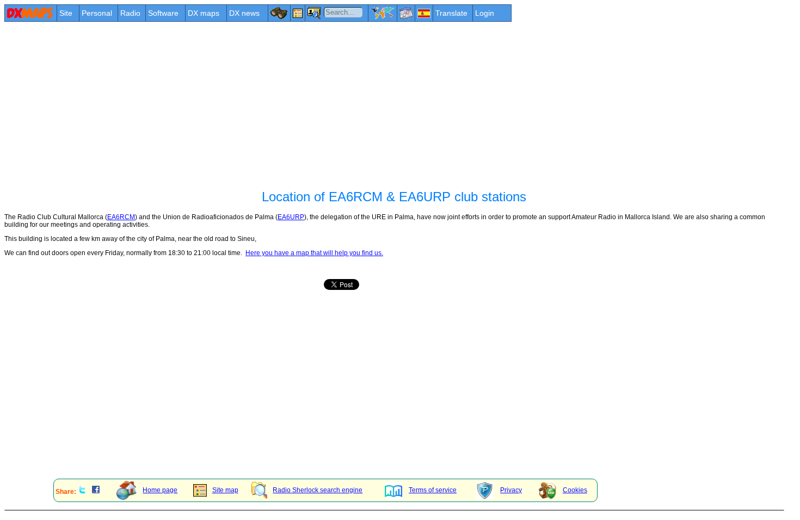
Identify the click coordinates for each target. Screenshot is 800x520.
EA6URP (291, 217)
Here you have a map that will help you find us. (314, 253)
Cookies (575, 490)
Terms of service (433, 490)
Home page (160, 490)
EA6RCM (121, 217)
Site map (225, 490)
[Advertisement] (330, 104)
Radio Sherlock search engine (317, 490)
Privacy (511, 490)
